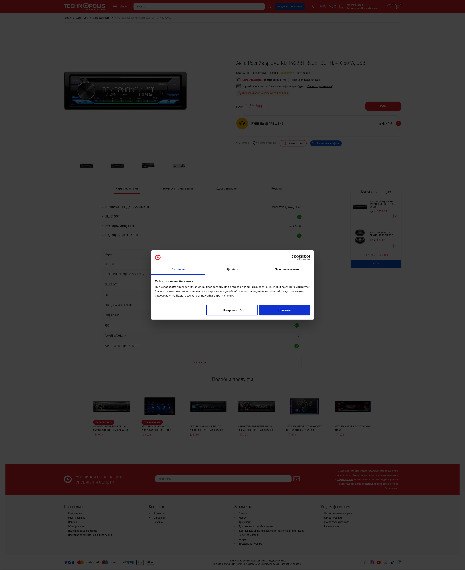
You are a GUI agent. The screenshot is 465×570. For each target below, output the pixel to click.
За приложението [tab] (287, 269)
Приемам (284, 310)
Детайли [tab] (232, 269)
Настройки (230, 310)
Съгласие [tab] (178, 269)
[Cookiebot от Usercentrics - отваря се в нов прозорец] (294, 257)
